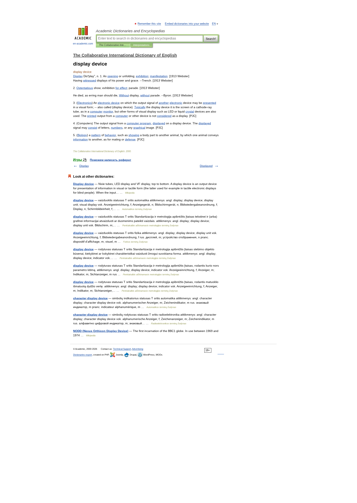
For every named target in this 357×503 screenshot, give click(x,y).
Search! (211, 38)
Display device (83, 184)
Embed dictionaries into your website (187, 23)
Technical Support (122, 349)
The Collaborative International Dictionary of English (113, 45)
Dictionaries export (82, 354)
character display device (90, 298)
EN (214, 23)
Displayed (206, 166)
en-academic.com (83, 43)
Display (84, 166)
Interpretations (141, 45)
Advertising (137, 349)
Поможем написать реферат (110, 160)
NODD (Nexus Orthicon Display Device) (100, 331)
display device (83, 200)
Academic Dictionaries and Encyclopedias (130, 31)
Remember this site (149, 23)
